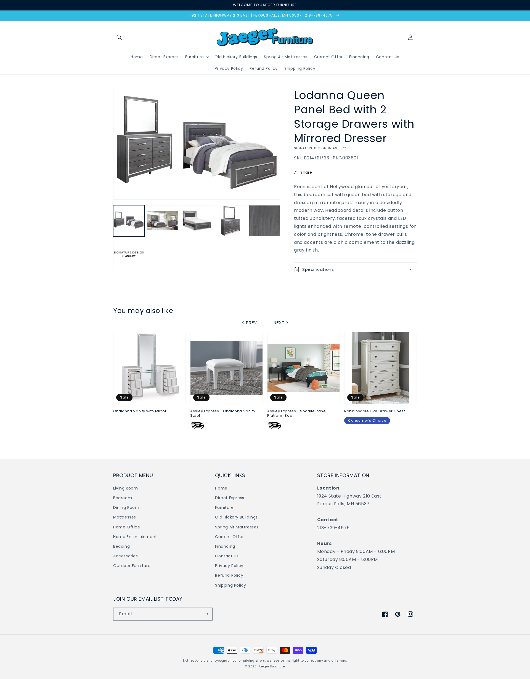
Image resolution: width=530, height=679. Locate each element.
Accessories (125, 556)
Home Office (126, 527)
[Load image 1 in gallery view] (128, 220)
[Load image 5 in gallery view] (264, 220)
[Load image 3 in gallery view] (196, 220)
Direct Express (229, 498)
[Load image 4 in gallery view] (230, 220)
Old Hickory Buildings (236, 517)
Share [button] (306, 172)
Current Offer (229, 536)
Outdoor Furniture (131, 565)
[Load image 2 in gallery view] (162, 220)
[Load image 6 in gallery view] (128, 254)
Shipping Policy (230, 585)
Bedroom (122, 498)
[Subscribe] (206, 614)
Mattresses (124, 517)
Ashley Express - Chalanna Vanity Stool (222, 413)
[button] (119, 37)
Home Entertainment (135, 536)
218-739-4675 (333, 528)
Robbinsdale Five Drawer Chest (374, 411)
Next (279, 323)
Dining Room (126, 507)
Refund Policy (229, 575)
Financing (225, 546)
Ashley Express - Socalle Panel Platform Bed (297, 413)
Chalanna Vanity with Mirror (139, 411)
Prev (251, 323)
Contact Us (227, 556)
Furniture (224, 507)
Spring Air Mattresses (237, 527)
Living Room (125, 488)
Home (221, 488)
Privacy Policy (229, 565)
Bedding (121, 546)
